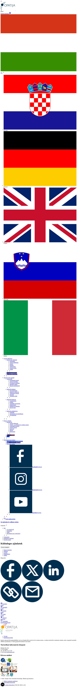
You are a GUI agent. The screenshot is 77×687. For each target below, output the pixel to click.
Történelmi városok (14, 393)
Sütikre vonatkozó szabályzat (10, 681)
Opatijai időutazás (14, 423)
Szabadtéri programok (15, 403)
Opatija (11, 364)
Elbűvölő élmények (11, 399)
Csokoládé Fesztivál (14, 426)
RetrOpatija (12, 431)
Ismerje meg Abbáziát (12, 360)
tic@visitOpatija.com (9, 652)
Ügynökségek (13, 415)
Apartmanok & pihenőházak (16, 413)
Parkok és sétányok (14, 392)
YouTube (36, 512)
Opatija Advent (13, 427)
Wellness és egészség (15, 406)
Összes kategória (5, 547)
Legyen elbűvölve (8, 358)
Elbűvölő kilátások (11, 389)
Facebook (37, 467)
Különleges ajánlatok (9, 538)
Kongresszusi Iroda (8, 637)
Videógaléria (13, 366)
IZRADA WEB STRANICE (8, 685)
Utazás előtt (9, 379)
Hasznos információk (15, 385)
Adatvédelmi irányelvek (9, 682)
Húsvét (11, 430)
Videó (8, 532)
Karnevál (12, 429)
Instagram (37, 489)
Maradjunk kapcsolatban (9, 440)
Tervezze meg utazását (9, 377)
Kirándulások (13, 405)
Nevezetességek (13, 390)
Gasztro (5, 552)
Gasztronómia (13, 401)
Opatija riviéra (13, 368)
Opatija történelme (14, 362)
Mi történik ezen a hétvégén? (13, 533)
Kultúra (11, 402)
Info (5, 528)
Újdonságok (6, 537)
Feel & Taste (13, 407)
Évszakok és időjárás (15, 383)
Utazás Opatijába (14, 381)
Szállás (5, 555)
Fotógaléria (12, 361)
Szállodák (12, 412)
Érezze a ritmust (7, 420)
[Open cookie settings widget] (2, 684)
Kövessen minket (11, 444)
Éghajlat (12, 365)
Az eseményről (10, 529)
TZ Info (5, 636)
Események (9, 422)
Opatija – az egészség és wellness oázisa (19, 424)
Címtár (11, 369)
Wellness (6, 551)
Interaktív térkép (13, 384)
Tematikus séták (13, 396)
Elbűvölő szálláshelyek (12, 411)
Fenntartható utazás (14, 380)
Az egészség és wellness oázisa (9, 522)
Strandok (12, 394)
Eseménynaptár (7, 539)
